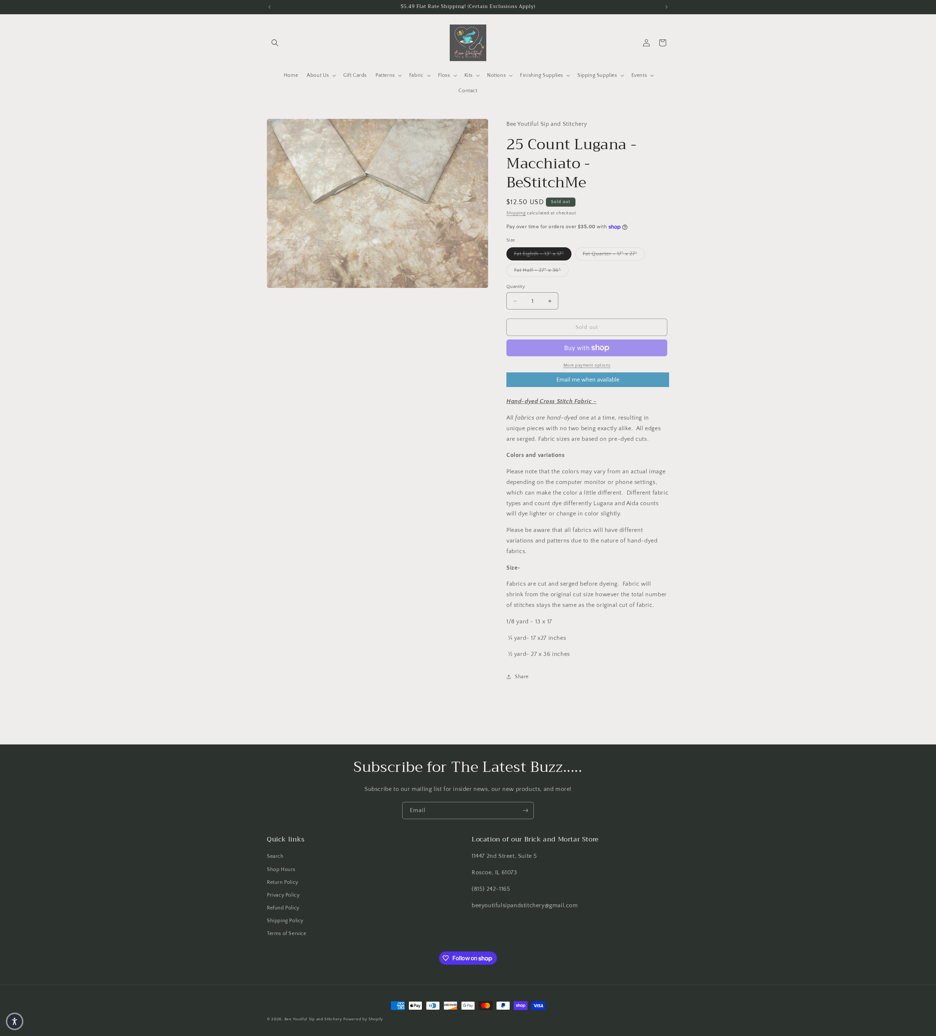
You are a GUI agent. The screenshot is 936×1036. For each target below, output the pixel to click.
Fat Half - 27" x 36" (541, 270)
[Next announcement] (666, 7)
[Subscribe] (525, 810)
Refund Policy (283, 908)
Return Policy (282, 882)
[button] (275, 43)
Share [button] (522, 677)
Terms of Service (286, 933)
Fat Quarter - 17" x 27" (614, 254)
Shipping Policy (285, 921)
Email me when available (587, 379)
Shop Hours (281, 869)
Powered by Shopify (363, 1019)
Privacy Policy (283, 895)
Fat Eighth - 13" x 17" (542, 254)
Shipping (516, 213)
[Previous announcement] (269, 7)
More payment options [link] (587, 365)
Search (275, 856)
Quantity (515, 286)
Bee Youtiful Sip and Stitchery (313, 1019)
